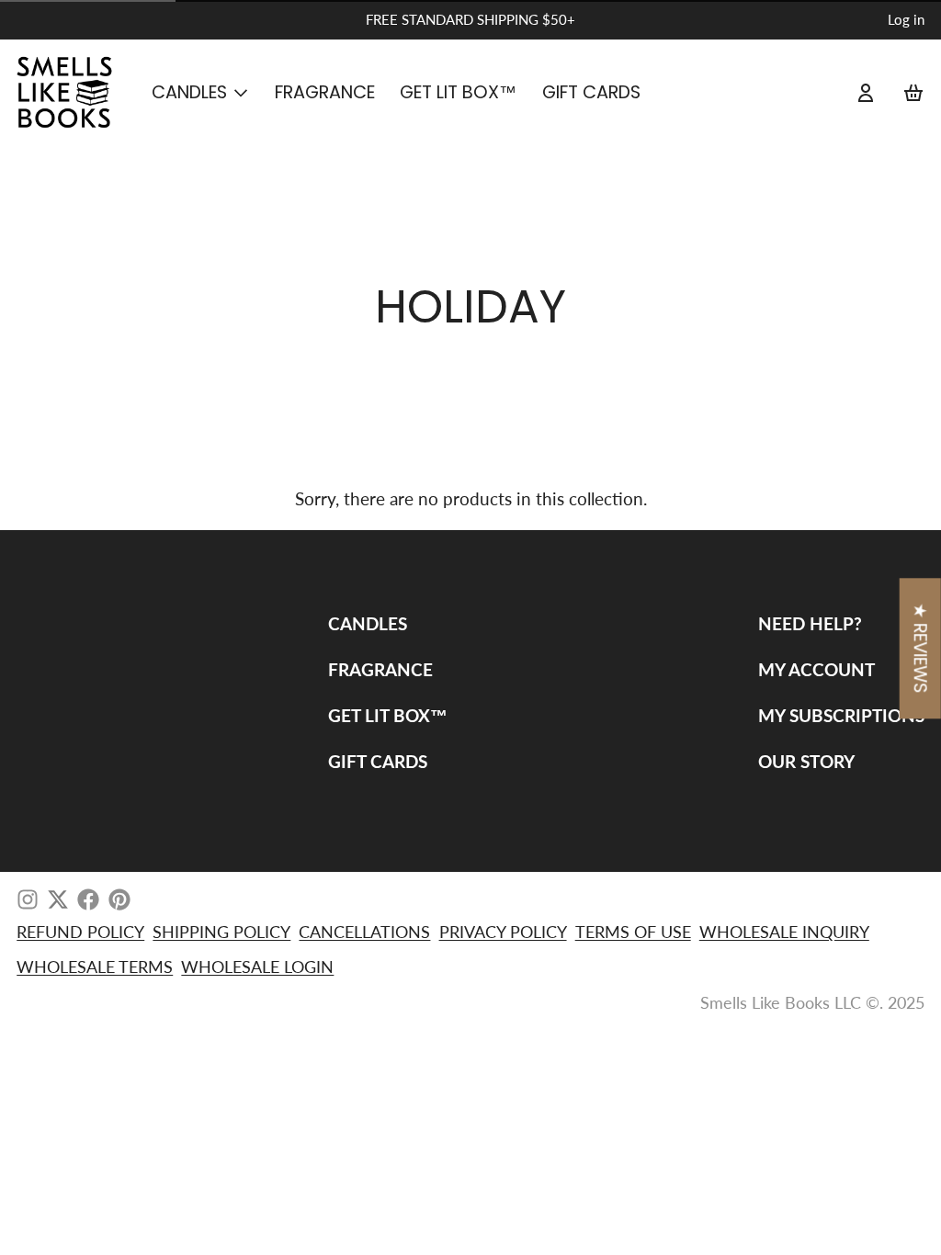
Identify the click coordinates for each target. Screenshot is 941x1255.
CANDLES (189, 92)
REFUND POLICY (80, 931)
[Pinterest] (119, 899)
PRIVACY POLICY (503, 931)
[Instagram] (28, 899)
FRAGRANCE (325, 92)
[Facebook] (88, 899)
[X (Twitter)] (58, 899)
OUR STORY (806, 761)
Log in (906, 19)
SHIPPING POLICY (221, 931)
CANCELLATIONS (364, 931)
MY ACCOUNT (816, 669)
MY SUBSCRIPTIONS (841, 715)
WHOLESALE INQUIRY (784, 931)
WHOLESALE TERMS (95, 966)
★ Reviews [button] (920, 649)
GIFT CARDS (591, 92)
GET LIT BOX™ (458, 92)
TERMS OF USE (633, 931)
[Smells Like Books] (72, 93)
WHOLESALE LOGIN (257, 966)
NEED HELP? (810, 623)
